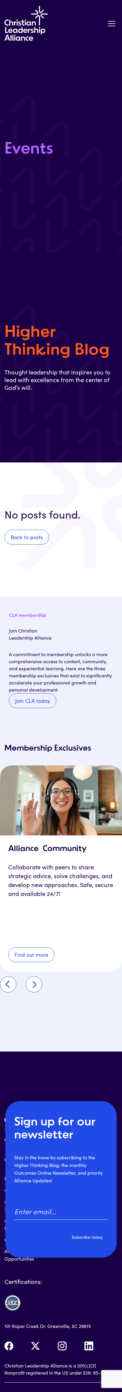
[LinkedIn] (88, 1346)
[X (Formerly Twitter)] (35, 1346)
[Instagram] (62, 1346)
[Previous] (8, 984)
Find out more (31, 954)
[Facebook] (8, 1346)
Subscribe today (87, 1237)
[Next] (34, 984)
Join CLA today (32, 700)
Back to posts (27, 537)
